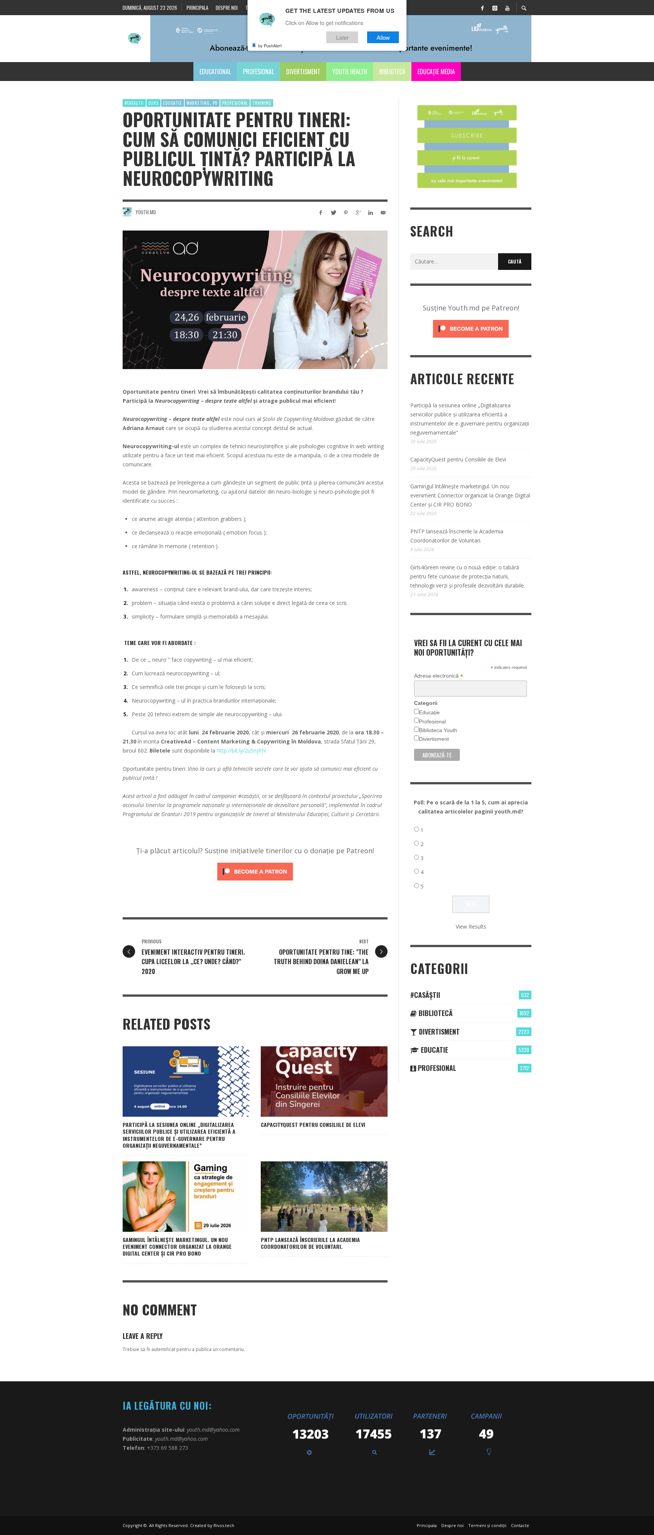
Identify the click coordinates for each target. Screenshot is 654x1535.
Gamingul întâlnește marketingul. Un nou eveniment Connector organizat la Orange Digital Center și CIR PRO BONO (177, 1246)
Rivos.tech (223, 1525)
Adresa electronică (438, 675)
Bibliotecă (435, 1013)
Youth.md (145, 212)
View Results (471, 926)
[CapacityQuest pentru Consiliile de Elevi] (312, 1081)
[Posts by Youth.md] (127, 212)
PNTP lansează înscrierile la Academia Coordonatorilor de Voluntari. (310, 1243)
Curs (153, 103)
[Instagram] (494, 7)
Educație (429, 712)
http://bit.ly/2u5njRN (241, 750)
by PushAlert (270, 45)
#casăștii (134, 103)
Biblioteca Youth (438, 730)
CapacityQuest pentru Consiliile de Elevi (313, 1124)
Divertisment (434, 739)
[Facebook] (482, 7)
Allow (383, 37)
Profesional (235, 103)
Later (342, 37)
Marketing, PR (202, 103)
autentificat (163, 1349)
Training (261, 103)
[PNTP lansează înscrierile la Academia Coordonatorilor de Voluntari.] (312, 1196)
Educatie (172, 103)
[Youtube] (507, 7)
